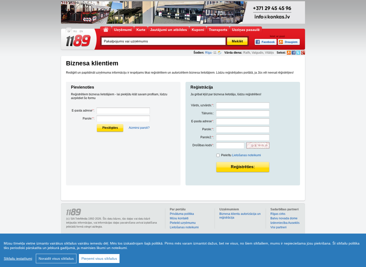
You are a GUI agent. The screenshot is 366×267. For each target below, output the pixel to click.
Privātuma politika (182, 214)
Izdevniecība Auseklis (285, 223)
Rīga (208, 52)
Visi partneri (278, 227)
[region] (183, 250)
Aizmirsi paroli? (139, 128)
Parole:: (88, 118)
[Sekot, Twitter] (298, 53)
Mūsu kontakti (179, 218)
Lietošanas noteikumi (246, 155)
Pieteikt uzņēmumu (183, 223)
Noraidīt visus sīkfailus (56, 259)
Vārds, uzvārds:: (202, 105)
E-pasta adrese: (83, 110)
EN (81, 31)
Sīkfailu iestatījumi (18, 259)
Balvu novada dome (284, 218)
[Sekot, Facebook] (294, 53)
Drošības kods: (203, 145)
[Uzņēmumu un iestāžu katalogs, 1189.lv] (78, 41)
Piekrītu (241, 155)
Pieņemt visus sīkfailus (99, 259)
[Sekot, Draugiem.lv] (289, 53)
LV (69, 31)
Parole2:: (207, 137)
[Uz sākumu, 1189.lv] (106, 29)
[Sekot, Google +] (303, 53)
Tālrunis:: (207, 113)
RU (75, 31)
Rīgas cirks (277, 214)
